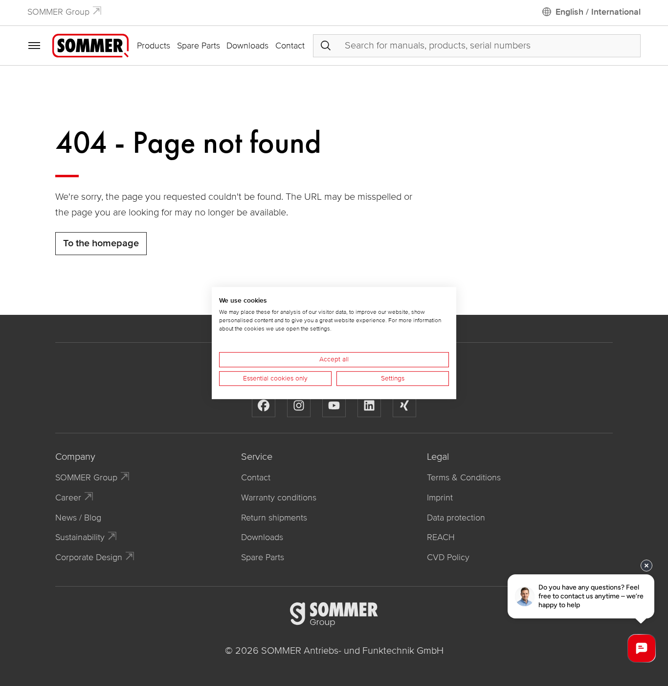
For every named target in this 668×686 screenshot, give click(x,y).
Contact (290, 45)
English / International (598, 11)
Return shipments (274, 517)
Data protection (456, 517)
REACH (441, 537)
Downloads (247, 45)
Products (153, 45)
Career (68, 497)
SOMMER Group (58, 11)
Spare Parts (198, 45)
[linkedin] (369, 405)
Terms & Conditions (464, 477)
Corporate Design (88, 557)
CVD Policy (448, 557)
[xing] (404, 405)
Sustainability (80, 537)
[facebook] (263, 405)
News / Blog (78, 517)
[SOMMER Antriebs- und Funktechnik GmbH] (90, 45)
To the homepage (101, 243)
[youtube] (334, 405)
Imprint (440, 497)
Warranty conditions (278, 497)
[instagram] (299, 405)
